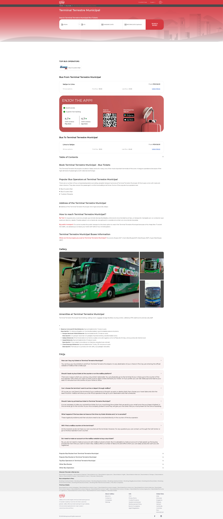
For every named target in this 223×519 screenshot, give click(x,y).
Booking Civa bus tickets (66, 481)
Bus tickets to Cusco (83, 476)
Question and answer (135, 502)
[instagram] (161, 516)
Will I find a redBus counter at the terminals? (77, 425)
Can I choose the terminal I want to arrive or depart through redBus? (86, 388)
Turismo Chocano (67, 194)
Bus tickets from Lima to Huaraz (107, 487)
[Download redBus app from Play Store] (129, 116)
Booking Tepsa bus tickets (99, 481)
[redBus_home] (64, 2)
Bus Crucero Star (67, 189)
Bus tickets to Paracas (80, 474)
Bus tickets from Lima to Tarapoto (96, 490)
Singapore (159, 500)
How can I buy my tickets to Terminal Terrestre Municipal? (82, 360)
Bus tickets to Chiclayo (147, 474)
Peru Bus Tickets (112, 490)
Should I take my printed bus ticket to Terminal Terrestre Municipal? (85, 401)
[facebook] (154, 516)
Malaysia (158, 502)
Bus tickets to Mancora (133, 474)
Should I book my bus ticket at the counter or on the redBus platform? (86, 373)
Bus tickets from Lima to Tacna (77, 490)
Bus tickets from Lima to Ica (125, 487)
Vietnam (158, 504)
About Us (107, 496)
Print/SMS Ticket (143, 2)
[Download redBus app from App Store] (129, 121)
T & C (130, 496)
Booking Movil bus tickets (149, 481)
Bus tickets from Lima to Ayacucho (140, 489)
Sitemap (107, 502)
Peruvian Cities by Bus (97, 476)
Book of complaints (134, 506)
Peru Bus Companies (117, 482)
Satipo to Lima (69, 84)
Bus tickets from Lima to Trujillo (100, 489)
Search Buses (155, 24)
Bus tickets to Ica (92, 474)
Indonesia (159, 498)
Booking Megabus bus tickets (132, 481)
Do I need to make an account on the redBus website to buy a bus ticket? (87, 438)
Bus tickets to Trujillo (119, 474)
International (159, 512)
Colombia (159, 508)
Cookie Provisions (134, 500)
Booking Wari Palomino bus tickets (100, 482)
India (157, 496)
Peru (157, 510)
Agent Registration (134, 508)
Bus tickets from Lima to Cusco (88, 487)
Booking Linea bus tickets (115, 481)
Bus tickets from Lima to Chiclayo (119, 489)
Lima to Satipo (69, 145)
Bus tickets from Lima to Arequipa (68, 487)
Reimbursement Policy (135, 504)
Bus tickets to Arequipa (65, 474)
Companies (108, 500)
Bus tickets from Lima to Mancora (144, 487)
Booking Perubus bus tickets (80, 482)
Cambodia (159, 506)
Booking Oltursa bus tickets (82, 481)
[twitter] (157, 516)
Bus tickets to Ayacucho (105, 474)
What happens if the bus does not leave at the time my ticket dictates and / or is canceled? (93, 414)
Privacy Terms (133, 498)
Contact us (108, 498)
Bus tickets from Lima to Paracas (81, 489)
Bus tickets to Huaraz (70, 476)
